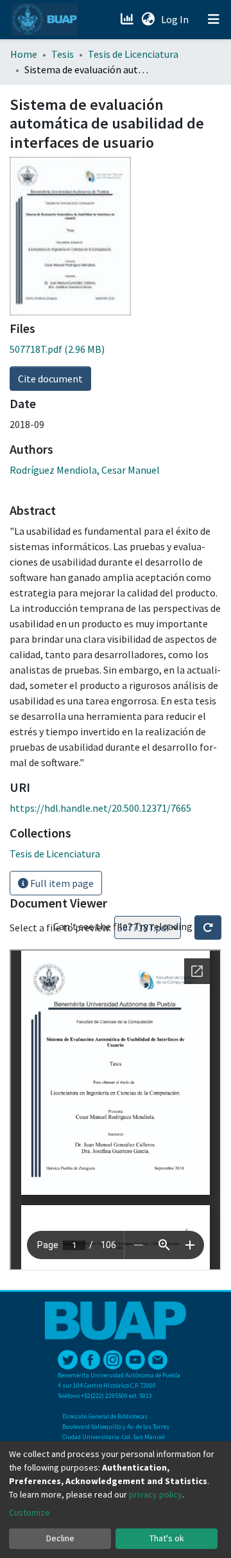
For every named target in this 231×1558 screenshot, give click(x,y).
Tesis (62, 54)
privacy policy (155, 1494)
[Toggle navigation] (213, 19)
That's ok (167, 1538)
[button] (147, 19)
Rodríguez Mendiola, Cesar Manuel (85, 469)
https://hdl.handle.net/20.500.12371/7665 (100, 807)
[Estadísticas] (128, 19)
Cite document (50, 378)
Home (23, 54)
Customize (29, 1512)
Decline (60, 1538)
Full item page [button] (61, 883)
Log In (176, 19)
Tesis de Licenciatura (133, 54)
